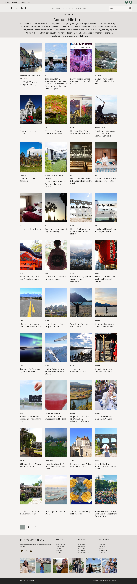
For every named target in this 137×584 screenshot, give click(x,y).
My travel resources (79, 8)
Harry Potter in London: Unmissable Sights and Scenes (80, 81)
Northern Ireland (100, 127)
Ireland (97, 75)
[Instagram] (130, 2)
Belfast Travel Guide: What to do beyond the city (105, 81)
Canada (22, 320)
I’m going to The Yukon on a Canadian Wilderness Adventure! (80, 418)
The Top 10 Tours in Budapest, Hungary (28, 83)
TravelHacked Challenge (52, 413)
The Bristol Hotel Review (30, 229)
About (7, 2)
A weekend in (49, 175)
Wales (100, 508)
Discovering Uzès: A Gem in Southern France (80, 465)
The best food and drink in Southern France (30, 512)
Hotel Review (58, 175)
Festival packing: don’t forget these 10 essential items (55, 466)
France (72, 225)
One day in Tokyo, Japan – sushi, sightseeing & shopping (106, 279)
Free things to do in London (28, 132)
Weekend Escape (108, 508)
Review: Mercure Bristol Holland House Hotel (105, 179)
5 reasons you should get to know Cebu (80, 512)
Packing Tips (49, 460)
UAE (55, 508)
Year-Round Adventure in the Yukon (80, 325)
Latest (58, 8)
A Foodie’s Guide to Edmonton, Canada (103, 417)
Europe (22, 75)
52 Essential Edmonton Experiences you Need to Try (30, 418)
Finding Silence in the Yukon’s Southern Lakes (105, 325)
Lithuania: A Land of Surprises (29, 179)
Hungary (28, 75)
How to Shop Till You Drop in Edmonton (54, 325)
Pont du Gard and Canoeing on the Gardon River (105, 466)
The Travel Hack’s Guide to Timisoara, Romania (80, 132)
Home (52, 8)
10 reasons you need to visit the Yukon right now (31, 325)
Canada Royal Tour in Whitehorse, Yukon (104, 370)
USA (46, 225)
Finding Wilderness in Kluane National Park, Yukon (54, 371)
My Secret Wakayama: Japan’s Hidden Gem (54, 132)
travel (38, 75)
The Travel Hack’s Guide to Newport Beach (105, 230)
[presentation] (31, 57)
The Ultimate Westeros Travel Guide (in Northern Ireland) (105, 133)
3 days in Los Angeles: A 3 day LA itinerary (56, 230)
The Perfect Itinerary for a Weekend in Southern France (80, 231)
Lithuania (23, 175)
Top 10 (34, 75)
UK (45, 75)
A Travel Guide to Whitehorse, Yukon (78, 370)
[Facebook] (126, 2)
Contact (15, 2)
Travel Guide (49, 508)
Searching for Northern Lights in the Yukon (30, 370)
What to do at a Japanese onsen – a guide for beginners (80, 279)
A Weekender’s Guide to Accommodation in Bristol (55, 184)
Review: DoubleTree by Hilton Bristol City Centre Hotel (81, 180)
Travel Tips (66, 8)
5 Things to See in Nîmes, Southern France (30, 465)
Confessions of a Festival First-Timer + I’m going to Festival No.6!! (106, 513)
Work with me (25, 2)
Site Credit (114, 580)
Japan (47, 127)
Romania (72, 127)
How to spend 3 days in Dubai (55, 512)
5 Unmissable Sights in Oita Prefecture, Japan (29, 277)
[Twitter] (26, 551)
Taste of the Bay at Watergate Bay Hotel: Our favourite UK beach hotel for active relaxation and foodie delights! (56, 83)
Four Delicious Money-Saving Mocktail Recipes (55, 417)
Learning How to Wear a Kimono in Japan (55, 277)
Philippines (73, 508)
